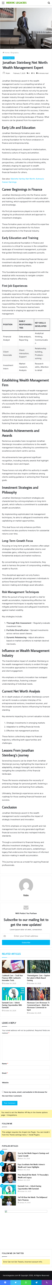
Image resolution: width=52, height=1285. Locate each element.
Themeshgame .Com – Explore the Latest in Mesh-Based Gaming (38, 977)
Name (5, 1064)
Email (5, 1073)
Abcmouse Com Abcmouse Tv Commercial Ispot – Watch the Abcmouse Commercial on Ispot (38, 1006)
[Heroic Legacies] (16, 3)
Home (6, 53)
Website (5, 1083)
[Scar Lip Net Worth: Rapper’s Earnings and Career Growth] (9, 1156)
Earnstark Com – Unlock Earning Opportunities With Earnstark (12, 1005)
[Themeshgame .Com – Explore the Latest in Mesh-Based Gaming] (38, 966)
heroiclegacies (8, 58)
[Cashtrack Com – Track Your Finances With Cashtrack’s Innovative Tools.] (13, 966)
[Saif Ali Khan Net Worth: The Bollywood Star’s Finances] (9, 1201)
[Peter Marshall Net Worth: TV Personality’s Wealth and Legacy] (9, 1178)
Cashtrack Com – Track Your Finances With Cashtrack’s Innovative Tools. (12, 977)
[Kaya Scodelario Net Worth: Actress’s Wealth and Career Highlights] (9, 1167)
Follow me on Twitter (13, 1253)
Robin (8, 73)
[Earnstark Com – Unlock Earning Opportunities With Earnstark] (13, 993)
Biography (15, 53)
